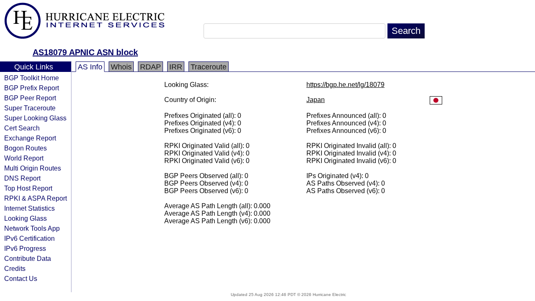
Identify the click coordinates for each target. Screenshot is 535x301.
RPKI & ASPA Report (35, 198)
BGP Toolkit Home (31, 78)
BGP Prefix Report (31, 88)
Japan (315, 99)
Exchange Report (30, 138)
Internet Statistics (29, 208)
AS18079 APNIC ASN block (85, 52)
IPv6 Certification (29, 238)
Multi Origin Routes (32, 168)
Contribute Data (27, 258)
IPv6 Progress (25, 248)
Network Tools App (32, 228)
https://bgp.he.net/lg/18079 (345, 84)
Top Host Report (28, 188)
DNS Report (22, 178)
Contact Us (20, 278)
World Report (23, 158)
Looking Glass (25, 218)
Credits (14, 268)
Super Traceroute (30, 108)
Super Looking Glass (35, 118)
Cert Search (22, 128)
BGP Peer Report (30, 98)
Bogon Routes (25, 148)
